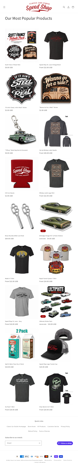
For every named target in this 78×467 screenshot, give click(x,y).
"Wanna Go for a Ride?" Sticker (48, 107)
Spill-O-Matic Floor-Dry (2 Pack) (14, 364)
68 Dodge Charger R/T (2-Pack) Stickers (51, 236)
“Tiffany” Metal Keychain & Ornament (16, 150)
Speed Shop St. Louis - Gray (13, 321)
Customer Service (53, 426)
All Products (41, 426)
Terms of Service (44, 431)
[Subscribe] (39, 443)
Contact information (40, 462)
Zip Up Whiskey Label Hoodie (48, 150)
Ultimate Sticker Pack (45, 321)
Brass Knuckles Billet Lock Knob (14, 236)
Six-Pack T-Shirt (10, 407)
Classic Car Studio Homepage (16, 426)
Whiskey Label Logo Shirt (46, 193)
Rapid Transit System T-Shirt (47, 278)
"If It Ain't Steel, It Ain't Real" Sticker (16, 107)
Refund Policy (32, 431)
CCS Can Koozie (9, 193)
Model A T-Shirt (9, 278)
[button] (4, 7)
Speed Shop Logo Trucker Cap (48, 364)
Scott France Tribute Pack (12, 65)
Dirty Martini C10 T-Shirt (46, 407)
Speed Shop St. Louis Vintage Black (50, 65)
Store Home (32, 426)
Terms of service (67, 460)
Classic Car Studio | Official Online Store (21, 460)
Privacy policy (57, 460)
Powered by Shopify (37, 460)
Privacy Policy (65, 426)
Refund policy (48, 460)
